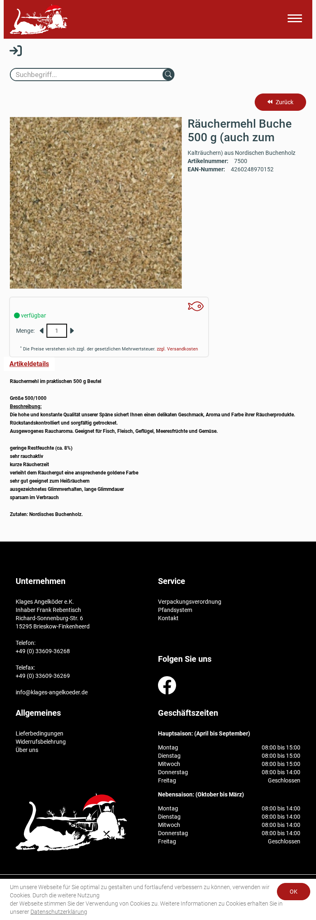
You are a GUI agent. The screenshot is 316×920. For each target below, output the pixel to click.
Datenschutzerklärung (58, 911)
